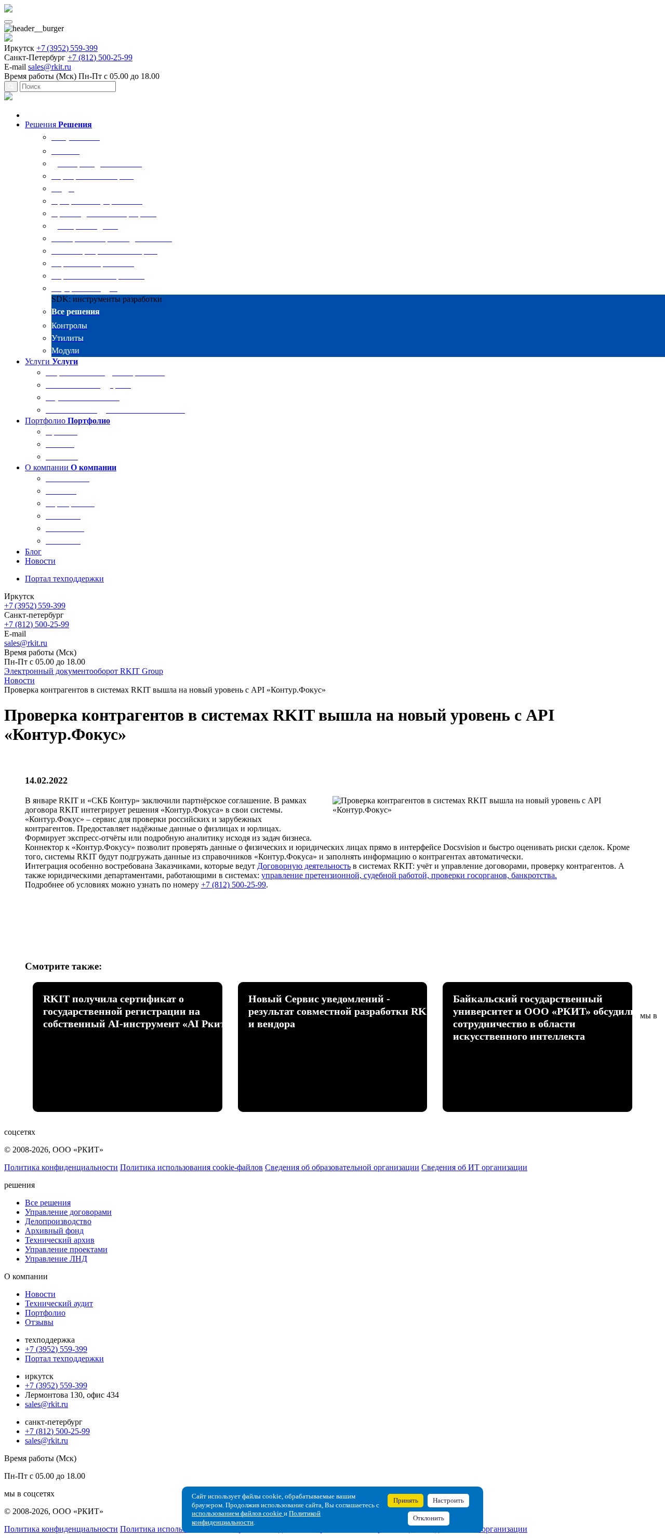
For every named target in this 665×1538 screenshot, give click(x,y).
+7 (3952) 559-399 (67, 48)
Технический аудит (59, 1303)
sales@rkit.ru (49, 66)
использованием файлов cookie (238, 1513)
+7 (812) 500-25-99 (100, 57)
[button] (41, 124)
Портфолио (45, 1312)
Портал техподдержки (64, 1358)
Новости (40, 1294)
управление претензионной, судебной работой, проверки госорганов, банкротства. (409, 875)
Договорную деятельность (304, 865)
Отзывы (39, 1322)
